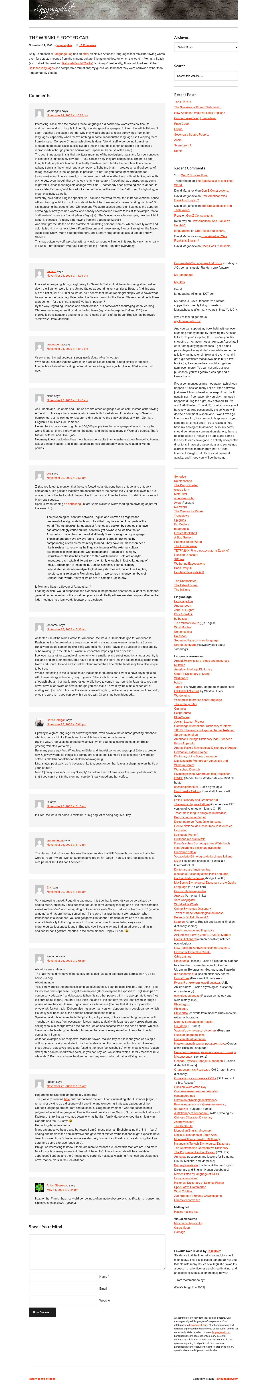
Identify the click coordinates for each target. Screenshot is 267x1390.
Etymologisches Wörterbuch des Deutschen (202, 774)
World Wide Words (186, 904)
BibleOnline (181, 717)
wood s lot (180, 489)
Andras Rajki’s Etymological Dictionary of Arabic (205, 747)
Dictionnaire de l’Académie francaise (197, 821)
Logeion (179, 921)
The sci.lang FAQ (185, 704)
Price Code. (181, 123)
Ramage (179, 1232)
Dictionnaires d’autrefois (189, 839)
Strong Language (185, 645)
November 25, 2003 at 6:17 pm (66, 844)
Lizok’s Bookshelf (185, 533)
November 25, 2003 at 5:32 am (66, 629)
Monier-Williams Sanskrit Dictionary (197, 1139)
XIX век (179, 559)
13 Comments (87, 45)
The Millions (182, 589)
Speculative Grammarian (190, 1187)
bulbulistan (181, 618)
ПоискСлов (181, 978)
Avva (177, 502)
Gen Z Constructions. (194, 175)
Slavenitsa (181, 1013)
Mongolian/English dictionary (193, 1130)
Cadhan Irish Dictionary (189, 878)
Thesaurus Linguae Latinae (192, 804)
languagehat (64, 45)
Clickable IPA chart (186, 691)
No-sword (180, 507)
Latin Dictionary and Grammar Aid (196, 800)
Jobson (51, 271)
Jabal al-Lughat (184, 610)
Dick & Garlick (183, 614)
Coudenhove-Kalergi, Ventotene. (195, 118)
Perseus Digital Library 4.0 (191, 917)
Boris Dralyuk (183, 568)
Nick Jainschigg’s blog (188, 1223)
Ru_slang (180, 1026)
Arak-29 (179, 895)
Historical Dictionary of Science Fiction (199, 1182)
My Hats (179, 282)
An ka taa (180, 1156)
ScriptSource (182, 713)
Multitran (179, 665)
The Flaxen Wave (185, 546)
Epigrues (180, 520)
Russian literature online (190, 1039)
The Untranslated (185, 581)
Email (103, 1288)
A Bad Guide (182, 537)
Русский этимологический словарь (197, 982)
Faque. (178, 129)
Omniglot (180, 708)
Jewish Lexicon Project (189, 721)
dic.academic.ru (184, 974)
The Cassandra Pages (188, 511)
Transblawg (181, 515)
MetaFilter (180, 494)
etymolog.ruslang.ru (187, 995)
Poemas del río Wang (188, 542)
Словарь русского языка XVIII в (195, 1078)
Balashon (180, 636)
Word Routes (182, 627)
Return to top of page (42, 1378)
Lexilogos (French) (186, 834)
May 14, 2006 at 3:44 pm (62, 1190)
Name (103, 1276)
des (49, 473)
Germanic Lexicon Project (190, 752)
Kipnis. (178, 151)
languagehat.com (42, 11)
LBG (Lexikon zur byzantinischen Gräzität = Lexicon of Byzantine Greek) (202, 950)
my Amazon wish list (187, 321)
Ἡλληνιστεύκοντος (187, 623)
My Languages (183, 275)
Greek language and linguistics (194, 930)
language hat (55, 344)
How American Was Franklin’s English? (199, 113)
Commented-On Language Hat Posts (198, 263)
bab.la (178, 682)
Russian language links (189, 1035)
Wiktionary (181, 678)
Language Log (63, 54)
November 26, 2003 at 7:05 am (66, 960)
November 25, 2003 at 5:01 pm (66, 724)
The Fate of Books (186, 585)
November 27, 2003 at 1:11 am (66, 1086)
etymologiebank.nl (186, 787)
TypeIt (178, 687)
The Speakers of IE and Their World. (197, 107)
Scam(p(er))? (182, 145)
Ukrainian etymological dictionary (195, 1100)
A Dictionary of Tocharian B (191, 1113)
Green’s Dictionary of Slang (192, 674)
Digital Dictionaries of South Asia (195, 1135)
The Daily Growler (186, 485)
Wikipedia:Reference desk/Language (198, 700)
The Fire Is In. (183, 102)
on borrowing (72, 504)
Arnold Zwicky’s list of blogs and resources (201, 660)
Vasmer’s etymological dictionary (195, 1030)
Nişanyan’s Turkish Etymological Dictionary (202, 1143)
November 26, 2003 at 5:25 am (66, 892)
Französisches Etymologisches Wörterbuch (202, 843)
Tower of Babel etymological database (198, 913)
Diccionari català (185, 852)
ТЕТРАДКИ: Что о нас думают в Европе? (202, 550)
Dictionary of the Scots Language (195, 756)
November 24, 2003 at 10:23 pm (67, 115)
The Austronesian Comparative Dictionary (201, 1148)
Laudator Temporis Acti (189, 572)
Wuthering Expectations (189, 563)
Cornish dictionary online (190, 891)
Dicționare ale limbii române (192, 869)
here (67, 1099)
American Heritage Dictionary (193, 669)
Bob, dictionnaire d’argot (190, 817)
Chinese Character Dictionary (193, 1117)
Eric (49, 887)
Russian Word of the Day (190, 1087)
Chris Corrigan (56, 720)
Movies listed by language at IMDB (196, 1174)
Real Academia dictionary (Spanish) (197, 848)
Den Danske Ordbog (187, 791)
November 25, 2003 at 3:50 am (66, 478)
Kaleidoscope (183, 481)
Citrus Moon (182, 1227)
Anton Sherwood (57, 1185)
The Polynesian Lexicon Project (194, 1152)
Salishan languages (42, 68)
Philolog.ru (181, 1008)
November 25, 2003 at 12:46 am (67, 400)
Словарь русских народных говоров (198, 1061)
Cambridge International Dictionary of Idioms (202, 726)
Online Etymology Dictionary (192, 908)
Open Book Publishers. (210, 231)
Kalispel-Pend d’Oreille (77, 63)
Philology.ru (181, 1004)
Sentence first (183, 631)
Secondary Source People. (191, 134)
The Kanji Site (183, 1126)
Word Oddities (183, 1191)
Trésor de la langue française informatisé (200, 813)
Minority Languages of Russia (193, 1022)
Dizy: (177, 861)
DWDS (178, 778)
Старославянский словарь (192, 1069)
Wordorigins (182, 695)
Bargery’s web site (186, 1165)
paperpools (181, 529)
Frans (177, 215)
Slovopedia (181, 961)
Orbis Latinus (182, 956)
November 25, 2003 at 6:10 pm (66, 806)
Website (104, 1300)
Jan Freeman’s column (198, 1196)
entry (86, 54)
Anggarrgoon (182, 605)
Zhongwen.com (184, 1122)
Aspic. (178, 140)
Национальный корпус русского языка (200, 1043)
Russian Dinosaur (185, 555)
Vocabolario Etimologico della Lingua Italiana (203, 856)
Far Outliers (181, 524)
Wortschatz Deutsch (187, 769)
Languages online (185, 1178)
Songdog (180, 476)
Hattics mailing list (186, 1211)
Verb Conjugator (184, 900)
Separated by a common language (196, 640)
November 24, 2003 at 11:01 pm (67, 275)
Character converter (187, 1200)
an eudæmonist (184, 498)
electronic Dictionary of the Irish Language (201, 874)
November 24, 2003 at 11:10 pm (67, 349)
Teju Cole (213, 1251)
